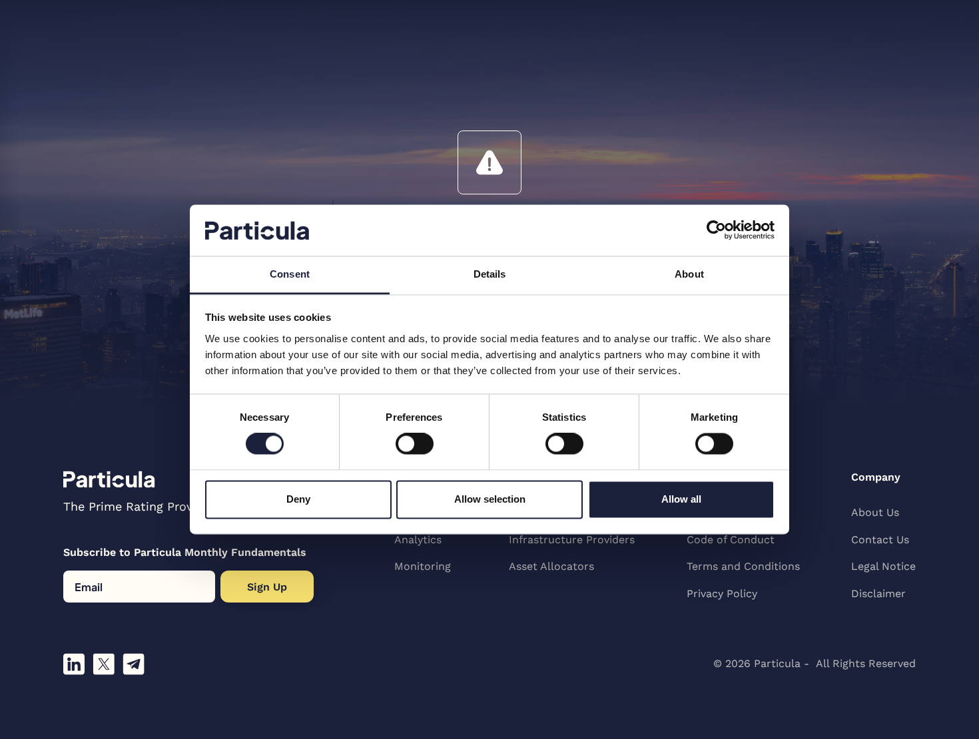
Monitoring (422, 566)
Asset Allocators (551, 566)
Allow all (681, 499)
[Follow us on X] (104, 664)
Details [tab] (490, 274)
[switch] (415, 444)
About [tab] (689, 274)
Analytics (418, 539)
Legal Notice (883, 566)
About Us (875, 512)
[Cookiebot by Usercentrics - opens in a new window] (716, 230)
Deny (298, 499)
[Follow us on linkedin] (74, 664)
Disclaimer (878, 593)
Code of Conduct (731, 539)
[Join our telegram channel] (134, 664)
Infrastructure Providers (572, 539)
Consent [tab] (290, 274)
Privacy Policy (722, 593)
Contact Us (880, 539)
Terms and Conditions (743, 566)
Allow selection (489, 499)
